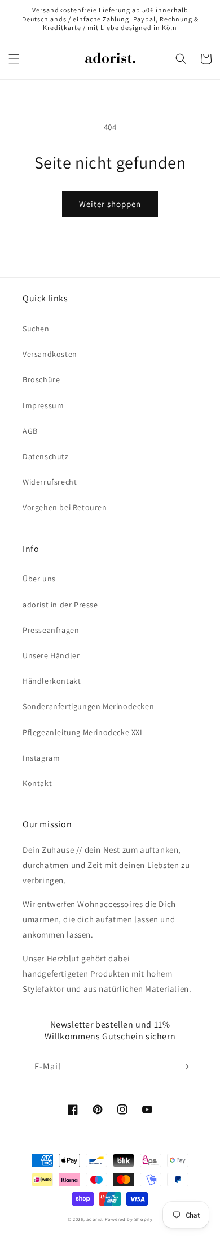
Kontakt (37, 783)
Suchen (36, 328)
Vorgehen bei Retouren (65, 507)
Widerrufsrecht (50, 482)
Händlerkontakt (52, 681)
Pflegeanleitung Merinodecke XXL (83, 732)
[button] (14, 58)
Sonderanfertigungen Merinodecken (88, 706)
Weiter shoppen (110, 203)
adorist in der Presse (60, 604)
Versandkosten (50, 354)
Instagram (41, 758)
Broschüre (41, 379)
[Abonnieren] (184, 1067)
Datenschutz (46, 456)
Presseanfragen (51, 630)
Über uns (39, 578)
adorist (94, 1219)
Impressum (43, 405)
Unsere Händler (51, 655)
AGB (30, 431)
